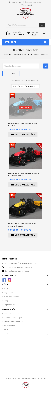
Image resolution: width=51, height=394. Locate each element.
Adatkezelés (9, 326)
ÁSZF (6, 329)
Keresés (45, 66)
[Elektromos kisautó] (25, 13)
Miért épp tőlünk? (11, 297)
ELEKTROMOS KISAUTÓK (22, 54)
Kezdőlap (7, 54)
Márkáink (8, 289)
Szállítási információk (13, 322)
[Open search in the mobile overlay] (25, 25)
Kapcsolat (8, 293)
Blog (6, 301)
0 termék (35, 32)
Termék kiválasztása (23, 134)
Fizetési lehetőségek (13, 318)
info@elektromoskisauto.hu (17, 271)
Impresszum (9, 305)
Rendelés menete (11, 314)
